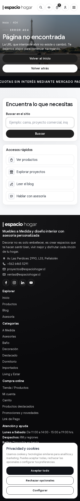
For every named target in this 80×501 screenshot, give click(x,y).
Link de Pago (11, 419)
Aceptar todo (40, 470)
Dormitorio (9, 361)
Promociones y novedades (20, 413)
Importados (10, 368)
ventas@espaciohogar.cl (23, 274)
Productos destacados (18, 406)
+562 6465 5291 (17, 264)
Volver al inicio (40, 58)
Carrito (7, 400)
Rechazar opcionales (40, 480)
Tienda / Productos (15, 388)
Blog (5, 310)
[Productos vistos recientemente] (49, 7)
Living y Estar (11, 374)
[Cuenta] (65, 7)
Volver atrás (40, 68)
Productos (9, 304)
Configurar (40, 490)
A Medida (8, 330)
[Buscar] (40, 7)
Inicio (5, 22)
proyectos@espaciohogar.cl (26, 269)
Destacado (9, 355)
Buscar (40, 133)
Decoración (10, 349)
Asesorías (9, 336)
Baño (5, 343)
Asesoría (8, 317)
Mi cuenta (8, 394)
